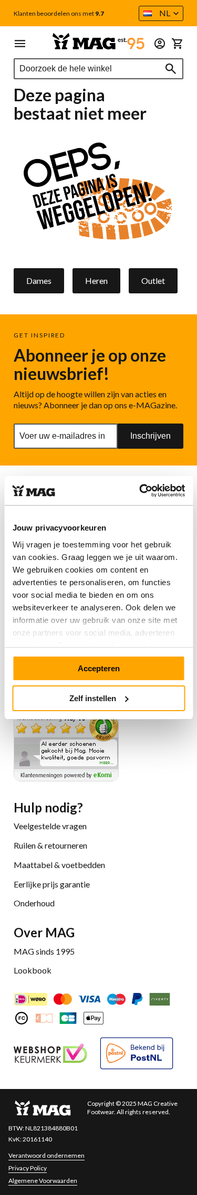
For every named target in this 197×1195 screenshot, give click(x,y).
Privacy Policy (27, 1168)
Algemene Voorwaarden (42, 1181)
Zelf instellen (92, 698)
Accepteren (99, 668)
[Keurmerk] (50, 1054)
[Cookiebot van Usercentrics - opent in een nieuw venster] (140, 491)
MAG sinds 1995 (44, 951)
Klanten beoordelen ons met (59, 13)
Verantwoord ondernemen (46, 1155)
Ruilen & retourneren (50, 845)
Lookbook (32, 970)
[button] (161, 13)
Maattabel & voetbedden (59, 865)
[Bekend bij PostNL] (136, 1054)
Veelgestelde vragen (50, 826)
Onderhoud (34, 903)
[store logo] (98, 41)
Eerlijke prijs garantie (52, 884)
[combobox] (98, 68)
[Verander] (159, 43)
